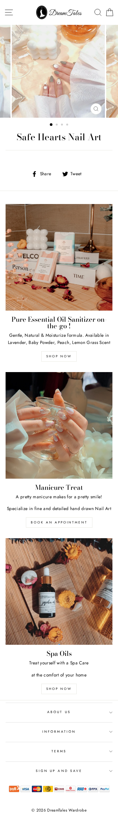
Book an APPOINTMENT (59, 522)
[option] (59, 71)
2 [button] (57, 125)
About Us (58, 712)
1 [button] (51, 125)
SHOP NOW (59, 688)
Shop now (59, 356)
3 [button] (62, 125)
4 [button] (67, 125)
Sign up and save (59, 770)
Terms (59, 751)
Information (59, 731)
